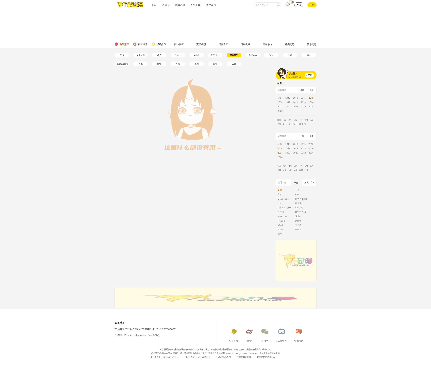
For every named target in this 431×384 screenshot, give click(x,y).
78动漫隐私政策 (223, 357)
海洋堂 (298, 221)
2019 (303, 102)
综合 (159, 64)
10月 (295, 124)
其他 (141, 64)
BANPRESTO (301, 199)
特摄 (271, 55)
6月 (311, 119)
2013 (295, 98)
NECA (280, 225)
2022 (287, 106)
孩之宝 (298, 203)
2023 (295, 106)
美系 (290, 55)
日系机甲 (245, 44)
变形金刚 (201, 44)
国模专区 (223, 44)
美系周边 (312, 44)
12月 (306, 124)
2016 (280, 102)
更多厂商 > (309, 182)
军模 (178, 64)
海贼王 (197, 55)
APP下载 (195, 5)
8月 (284, 124)
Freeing (281, 221)
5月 (306, 119)
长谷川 (281, 212)
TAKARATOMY (284, 207)
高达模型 (179, 44)
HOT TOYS (300, 212)
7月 (279, 124)
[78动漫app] (296, 260)
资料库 (165, 5)
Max (280, 203)
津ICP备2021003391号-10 (197, 357)
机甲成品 (253, 55)
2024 (303, 106)
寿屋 (280, 194)
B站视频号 (281, 340)
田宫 (280, 234)
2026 (280, 111)
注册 (312, 4)
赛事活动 (180, 5)
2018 (295, 102)
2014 (303, 98)
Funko (281, 229)
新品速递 (124, 44)
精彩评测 (142, 44)
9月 (290, 124)
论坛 (153, 5)
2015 (311, 98)
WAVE (298, 229)
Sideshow (282, 216)
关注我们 (211, 5)
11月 (301, 124)
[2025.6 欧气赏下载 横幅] (215, 307)
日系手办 (267, 44)
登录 (298, 4)
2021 (280, 106)
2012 (287, 98)
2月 (290, 119)
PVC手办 (215, 55)
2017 (287, 102)
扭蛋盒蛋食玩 (122, 64)
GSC (297, 194)
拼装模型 (234, 55)
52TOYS (299, 207)
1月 (284, 119)
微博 (249, 340)
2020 (311, 102)
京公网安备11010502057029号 (165, 357)
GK (308, 55)
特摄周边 (289, 44)
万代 (297, 190)
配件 (215, 64)
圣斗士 (178, 55)
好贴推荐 (161, 44)
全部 (122, 55)
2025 (311, 106)
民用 (197, 64)
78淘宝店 (299, 340)
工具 (234, 64)
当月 (312, 90)
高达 (159, 55)
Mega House (284, 199)
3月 (295, 119)
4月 (301, 119)
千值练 (298, 225)
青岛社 (298, 216)
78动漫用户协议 (244, 357)
